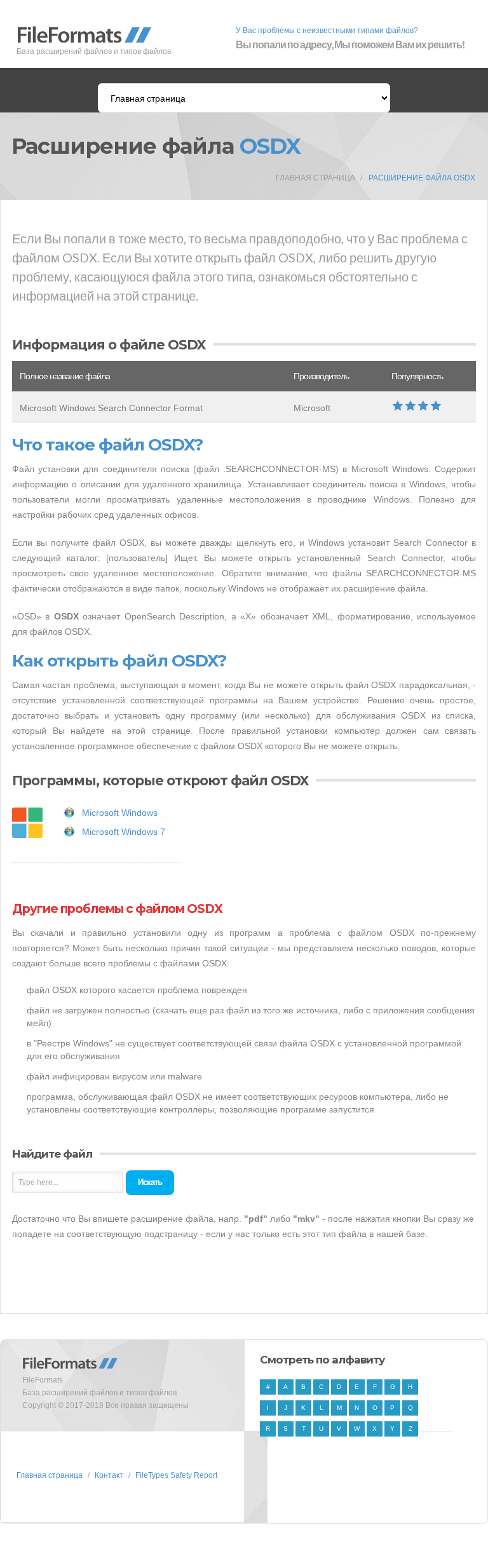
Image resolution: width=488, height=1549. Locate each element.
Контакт (109, 1475)
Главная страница (315, 177)
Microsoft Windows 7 (123, 832)
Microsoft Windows (120, 813)
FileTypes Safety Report (176, 1475)
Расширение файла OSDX (422, 177)
